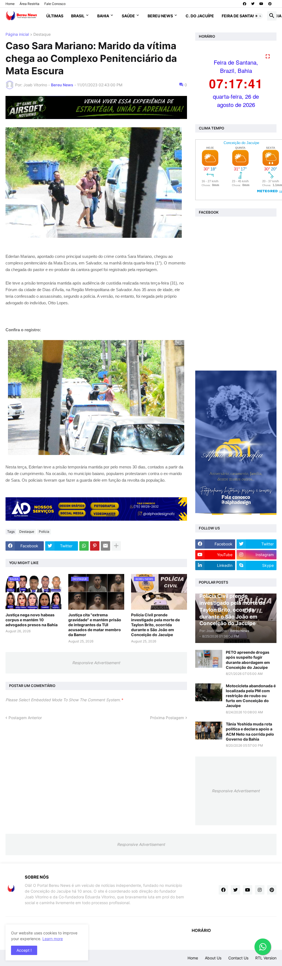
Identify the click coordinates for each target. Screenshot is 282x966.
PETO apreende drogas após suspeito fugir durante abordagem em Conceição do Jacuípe (248, 660)
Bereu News (160, 15)
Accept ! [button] (24, 950)
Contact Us (238, 958)
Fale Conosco (55, 4)
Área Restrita (29, 4)
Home (10, 4)
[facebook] (244, 4)
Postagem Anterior (25, 717)
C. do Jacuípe (200, 15)
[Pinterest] (94, 546)
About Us (213, 958)
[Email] (105, 546)
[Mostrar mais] (116, 546)
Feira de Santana (240, 15)
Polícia (44, 531)
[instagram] (259, 890)
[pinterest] (270, 4)
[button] (258, 16)
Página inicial (17, 34)
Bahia (103, 15)
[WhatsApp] (84, 546)
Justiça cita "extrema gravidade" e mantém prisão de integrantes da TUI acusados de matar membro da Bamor (94, 624)
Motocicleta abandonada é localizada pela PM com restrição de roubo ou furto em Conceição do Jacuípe (251, 695)
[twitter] (252, 4)
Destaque (42, 34)
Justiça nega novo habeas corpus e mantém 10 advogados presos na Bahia (32, 619)
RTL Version (265, 958)
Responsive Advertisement (96, 662)
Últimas (54, 15)
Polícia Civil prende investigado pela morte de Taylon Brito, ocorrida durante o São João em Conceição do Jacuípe (155, 624)
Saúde (128, 15)
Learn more (52, 938)
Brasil (78, 15)
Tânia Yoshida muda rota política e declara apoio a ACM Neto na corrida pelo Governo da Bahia (250, 731)
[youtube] (261, 4)
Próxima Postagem (167, 717)
